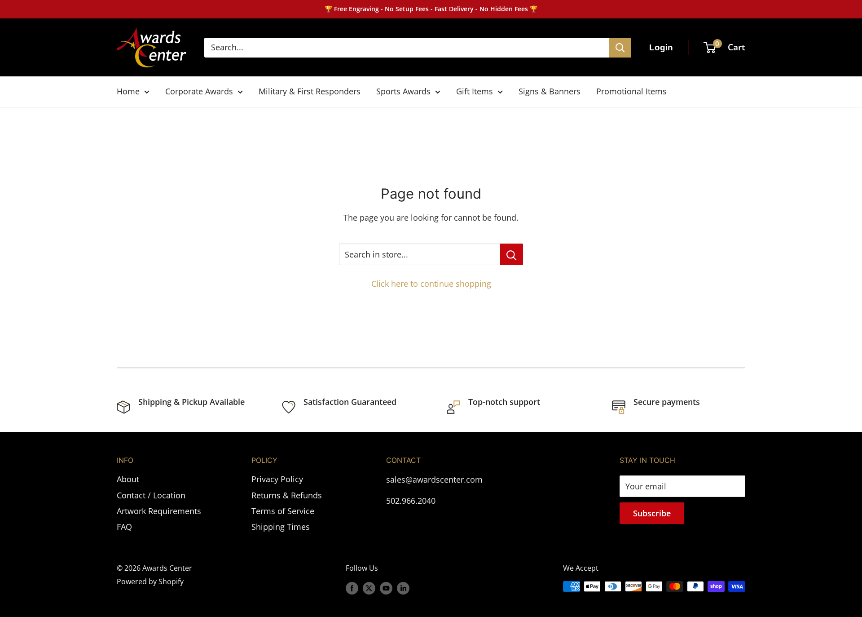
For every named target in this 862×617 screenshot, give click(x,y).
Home (128, 91)
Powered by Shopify (150, 581)
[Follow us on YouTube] (386, 588)
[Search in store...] (511, 254)
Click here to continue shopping (431, 283)
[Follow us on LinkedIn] (403, 588)
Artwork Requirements (159, 511)
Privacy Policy (277, 479)
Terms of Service (282, 511)
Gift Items (474, 91)
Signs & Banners (550, 91)
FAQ (124, 526)
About (128, 479)
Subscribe (652, 513)
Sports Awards (403, 91)
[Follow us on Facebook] (352, 588)
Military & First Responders (310, 91)
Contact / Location (151, 495)
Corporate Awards (199, 91)
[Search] (620, 48)
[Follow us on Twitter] (369, 588)
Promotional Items (631, 91)
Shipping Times (280, 526)
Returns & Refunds (286, 495)
